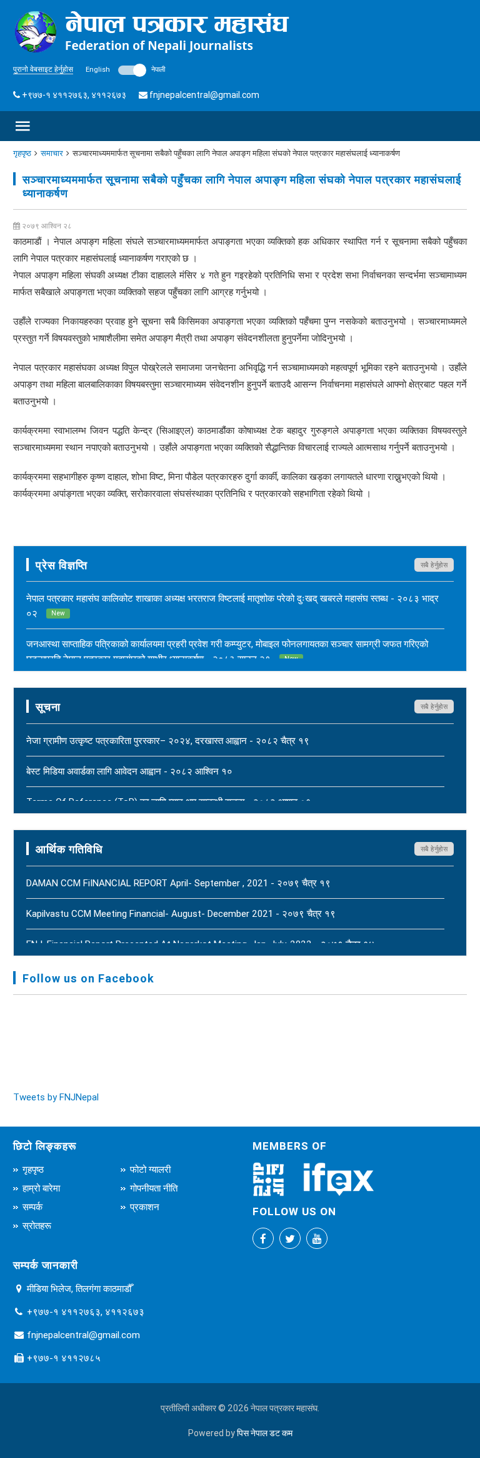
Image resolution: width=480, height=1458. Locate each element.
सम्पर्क (32, 1207)
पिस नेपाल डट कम (264, 1433)
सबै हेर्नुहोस (434, 564)
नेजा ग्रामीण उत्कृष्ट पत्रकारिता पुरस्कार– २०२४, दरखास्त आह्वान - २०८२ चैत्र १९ (167, 740)
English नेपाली (125, 69)
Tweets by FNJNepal (56, 1097)
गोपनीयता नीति (154, 1188)
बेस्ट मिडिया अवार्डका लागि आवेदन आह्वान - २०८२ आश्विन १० (129, 771)
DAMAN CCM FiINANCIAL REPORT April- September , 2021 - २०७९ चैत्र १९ (178, 883)
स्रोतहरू (36, 1225)
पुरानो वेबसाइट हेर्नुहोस (43, 69)
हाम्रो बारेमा (41, 1188)
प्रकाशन (144, 1207)
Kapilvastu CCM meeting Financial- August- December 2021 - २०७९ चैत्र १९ (181, 913)
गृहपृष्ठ (22, 153)
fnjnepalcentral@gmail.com (204, 94)
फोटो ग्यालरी (150, 1169)
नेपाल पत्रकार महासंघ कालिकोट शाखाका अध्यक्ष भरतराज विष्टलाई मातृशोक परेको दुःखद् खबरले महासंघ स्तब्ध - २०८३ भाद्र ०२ (232, 605)
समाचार (52, 153)
